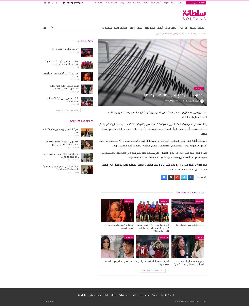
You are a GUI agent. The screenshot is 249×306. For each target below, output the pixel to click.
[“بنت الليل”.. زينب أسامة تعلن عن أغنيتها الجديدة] (117, 210)
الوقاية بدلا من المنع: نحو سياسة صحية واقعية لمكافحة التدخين (61, 167)
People (166, 2)
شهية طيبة (137, 2)
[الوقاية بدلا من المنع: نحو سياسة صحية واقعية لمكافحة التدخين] (87, 169)
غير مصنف (199, 89)
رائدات (121, 2)
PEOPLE (183, 28)
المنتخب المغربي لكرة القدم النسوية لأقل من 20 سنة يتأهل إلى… (62, 62)
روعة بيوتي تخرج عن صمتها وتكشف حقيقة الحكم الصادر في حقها (62, 142)
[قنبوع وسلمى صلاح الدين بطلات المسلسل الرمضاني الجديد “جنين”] (187, 246)
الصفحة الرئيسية (177, 2)
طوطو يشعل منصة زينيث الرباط (65, 49)
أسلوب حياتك (156, 2)
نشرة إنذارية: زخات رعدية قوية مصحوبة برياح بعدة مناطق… (61, 155)
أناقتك (146, 2)
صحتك (128, 2)
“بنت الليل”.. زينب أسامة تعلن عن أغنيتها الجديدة (61, 74)
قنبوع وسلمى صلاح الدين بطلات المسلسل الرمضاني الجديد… (64, 87)
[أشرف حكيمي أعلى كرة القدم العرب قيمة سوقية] (152, 246)
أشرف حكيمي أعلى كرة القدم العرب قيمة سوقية (62, 99)
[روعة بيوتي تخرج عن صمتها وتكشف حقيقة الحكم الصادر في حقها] (87, 144)
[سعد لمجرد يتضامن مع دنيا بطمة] (117, 246)
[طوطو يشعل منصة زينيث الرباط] (187, 210)
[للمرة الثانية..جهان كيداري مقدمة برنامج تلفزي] (87, 132)
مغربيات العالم (111, 2)
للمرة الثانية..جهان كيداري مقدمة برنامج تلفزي (60, 130)
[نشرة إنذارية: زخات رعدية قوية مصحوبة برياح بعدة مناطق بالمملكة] (87, 157)
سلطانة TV (99, 2)
